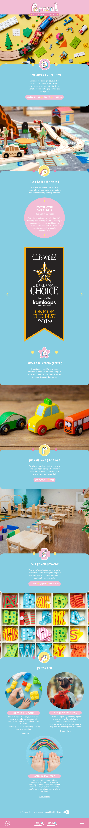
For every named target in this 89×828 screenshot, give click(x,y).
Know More (24, 733)
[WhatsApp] (7, 825)
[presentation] (7, 294)
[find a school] (39, 825)
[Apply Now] (52, 825)
